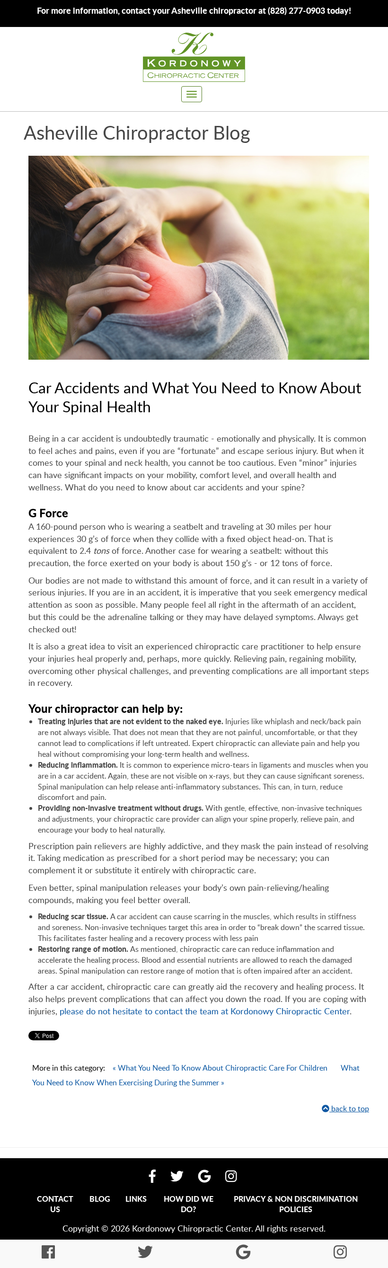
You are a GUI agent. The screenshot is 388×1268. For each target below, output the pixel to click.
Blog (99, 1198)
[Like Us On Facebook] (152, 1176)
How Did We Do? (188, 1204)
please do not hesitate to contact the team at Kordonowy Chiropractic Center (205, 1011)
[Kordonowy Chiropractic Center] (194, 57)
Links (136, 1198)
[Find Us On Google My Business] (204, 1176)
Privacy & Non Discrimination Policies (296, 1204)
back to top (349, 1108)
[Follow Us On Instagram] (231, 1176)
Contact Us (55, 1204)
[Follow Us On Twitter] (177, 1176)
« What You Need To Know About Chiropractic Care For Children (220, 1068)
